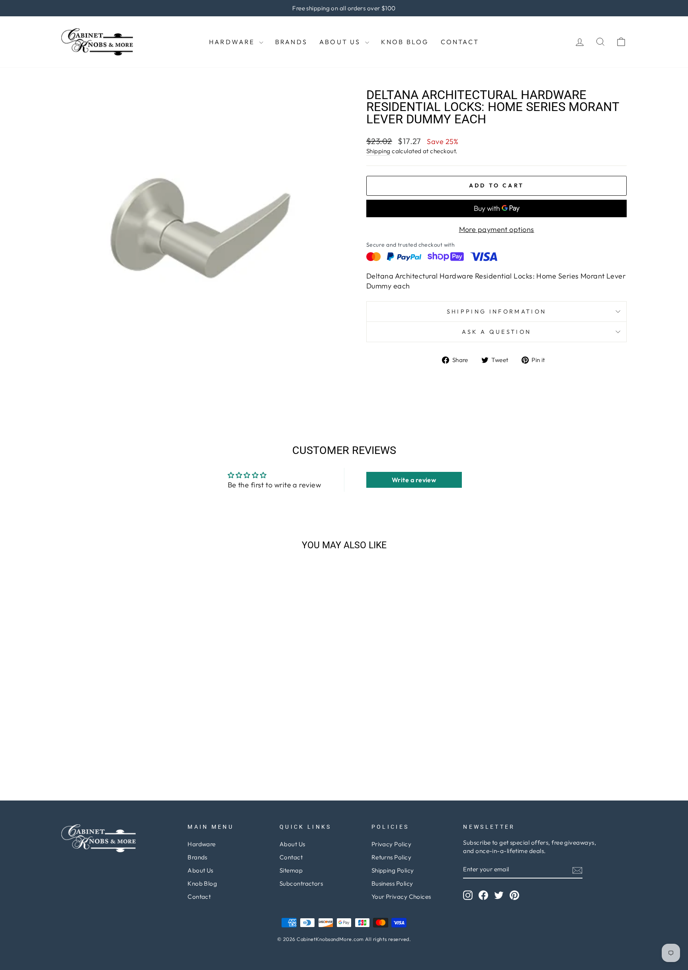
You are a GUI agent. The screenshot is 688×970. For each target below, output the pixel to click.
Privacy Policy (391, 844)
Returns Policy (391, 857)
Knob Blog (405, 42)
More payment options (496, 229)
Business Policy (392, 883)
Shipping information (496, 311)
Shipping (378, 151)
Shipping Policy (392, 870)
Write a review (414, 480)
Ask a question (496, 331)
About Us (341, 42)
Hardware (233, 42)
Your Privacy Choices (401, 896)
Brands (291, 42)
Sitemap (291, 870)
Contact (460, 42)
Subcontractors (301, 883)
